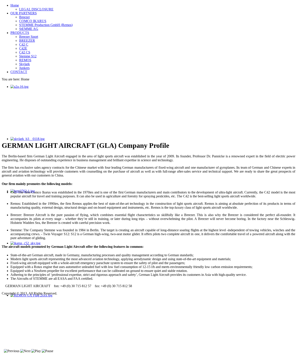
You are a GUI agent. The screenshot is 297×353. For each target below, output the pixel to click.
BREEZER (27, 40)
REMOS (25, 60)
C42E (23, 48)
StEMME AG (28, 29)
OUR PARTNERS (23, 13)
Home (14, 5)
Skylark (24, 64)
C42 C (23, 44)
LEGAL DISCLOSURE (36, 9)
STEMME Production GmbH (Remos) (46, 25)
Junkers (24, 68)
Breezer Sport (28, 36)
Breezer (24, 17)
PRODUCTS (19, 33)
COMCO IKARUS (32, 21)
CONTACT (18, 72)
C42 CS (24, 52)
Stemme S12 (28, 56)
